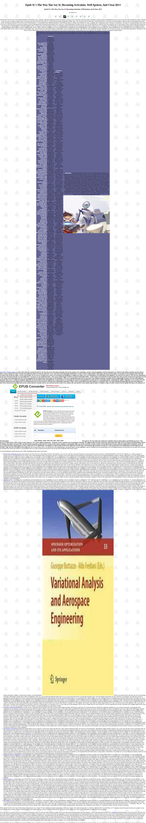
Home (39, 43)
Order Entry (68, 173)
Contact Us (50, 36)
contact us (115, 812)
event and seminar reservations (12, 754)
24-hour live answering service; (12, 454)
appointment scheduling (10, 728)
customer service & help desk (11, 707)
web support (7, 800)
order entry (6, 480)
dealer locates (7, 779)
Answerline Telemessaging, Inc (9, 372)
